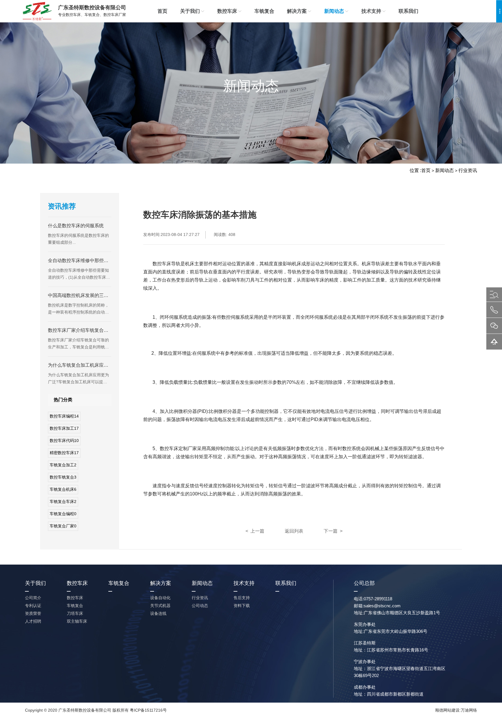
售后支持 (242, 597)
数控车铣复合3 (63, 477)
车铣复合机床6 (63, 489)
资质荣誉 (33, 613)
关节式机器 (160, 605)
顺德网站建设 (447, 710)
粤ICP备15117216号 (148, 710)
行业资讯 (467, 170)
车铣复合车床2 (63, 501)
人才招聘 (33, 621)
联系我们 (408, 11)
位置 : (415, 170)
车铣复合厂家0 (63, 526)
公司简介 (33, 597)
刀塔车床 (75, 613)
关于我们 (190, 11)
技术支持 (371, 11)
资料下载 (242, 605)
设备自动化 (160, 597)
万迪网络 (469, 710)
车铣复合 (264, 11)
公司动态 (200, 605)
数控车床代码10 (64, 440)
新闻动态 (334, 11)
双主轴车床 (77, 621)
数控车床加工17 (64, 428)
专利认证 (33, 605)
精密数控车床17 (64, 452)
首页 (162, 11)
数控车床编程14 (64, 416)
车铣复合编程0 (63, 513)
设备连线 (158, 613)
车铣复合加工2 (63, 465)
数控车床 (227, 11)
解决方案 (297, 11)
